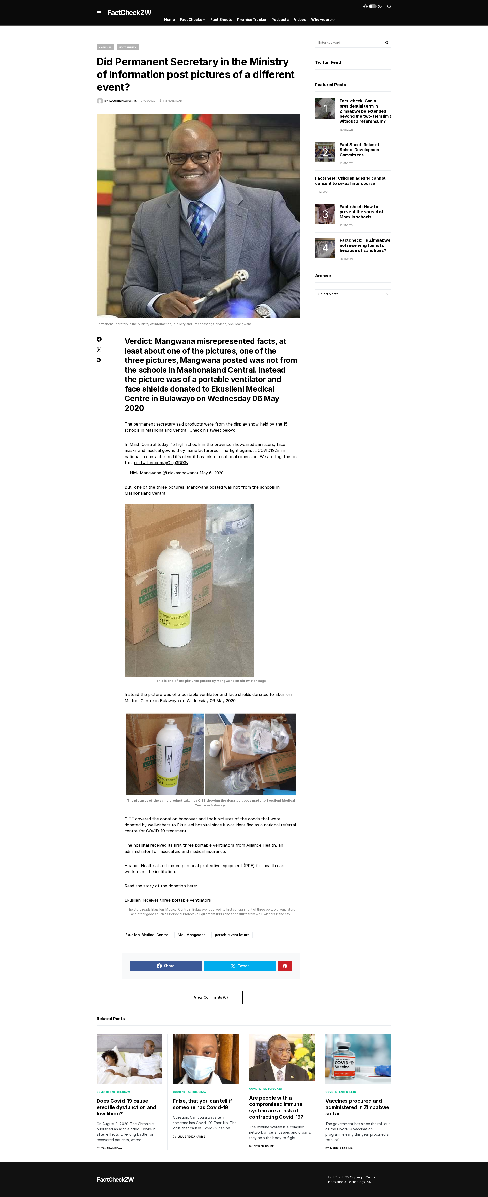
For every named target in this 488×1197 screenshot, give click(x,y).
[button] (99, 12)
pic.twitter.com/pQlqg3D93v (161, 462)
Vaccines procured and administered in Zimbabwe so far (357, 1107)
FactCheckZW (129, 12)
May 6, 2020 (212, 472)
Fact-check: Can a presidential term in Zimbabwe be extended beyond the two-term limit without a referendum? (365, 111)
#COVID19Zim (268, 450)
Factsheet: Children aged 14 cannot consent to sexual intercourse (350, 181)
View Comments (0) (211, 997)
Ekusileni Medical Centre (147, 935)
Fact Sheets (127, 47)
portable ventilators (232, 935)
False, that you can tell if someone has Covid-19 (202, 1104)
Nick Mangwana (192, 935)
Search (387, 42)
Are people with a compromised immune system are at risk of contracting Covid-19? (276, 1107)
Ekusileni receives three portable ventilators (168, 900)
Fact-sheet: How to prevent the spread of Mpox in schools (362, 211)
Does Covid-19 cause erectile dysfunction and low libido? (126, 1107)
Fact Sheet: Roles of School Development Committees (360, 149)
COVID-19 (105, 47)
